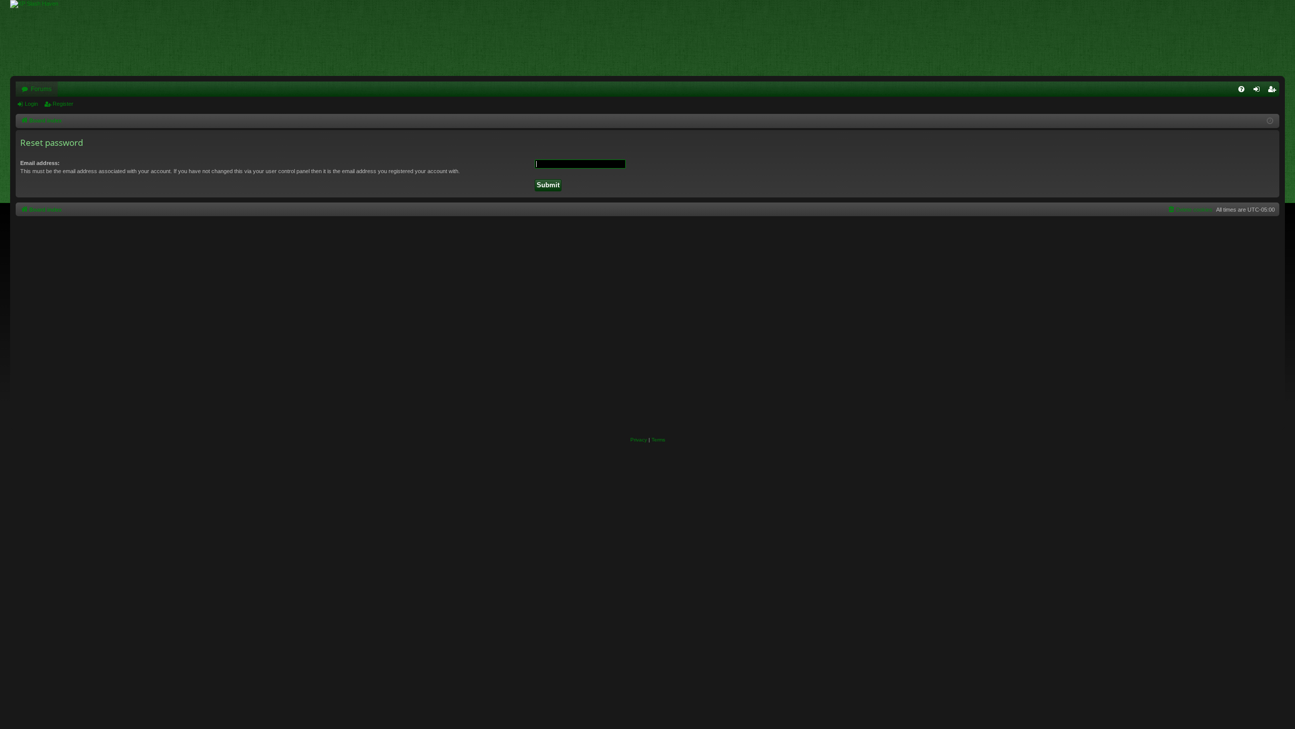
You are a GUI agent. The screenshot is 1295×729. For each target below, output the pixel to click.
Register (63, 104)
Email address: (40, 163)
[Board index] (39, 4)
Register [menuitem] (1273, 91)
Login (31, 104)
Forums (41, 89)
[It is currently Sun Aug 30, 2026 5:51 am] (1270, 121)
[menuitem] (1241, 89)
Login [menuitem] (1258, 91)
